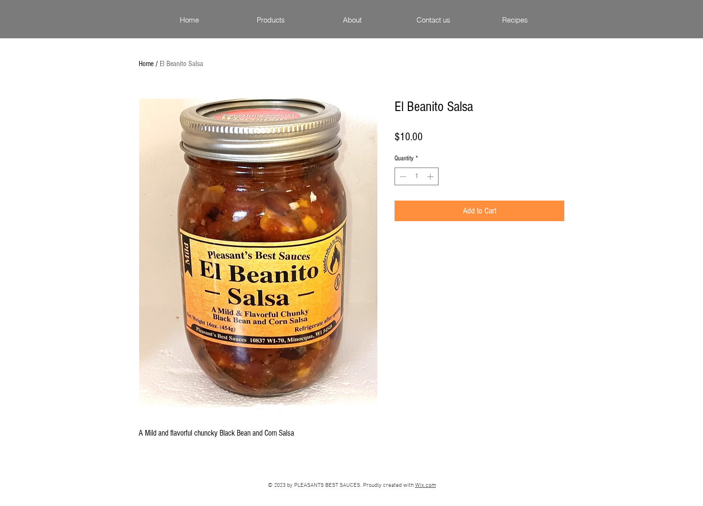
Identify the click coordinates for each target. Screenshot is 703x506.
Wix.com (425, 485)
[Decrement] (402, 176)
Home (146, 63)
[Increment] (431, 176)
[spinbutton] (416, 176)
